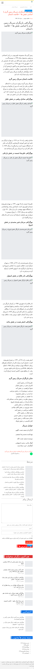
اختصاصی (25, 653)
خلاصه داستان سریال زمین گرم (12, 451)
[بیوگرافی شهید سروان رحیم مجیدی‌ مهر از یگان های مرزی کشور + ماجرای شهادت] (29, 595)
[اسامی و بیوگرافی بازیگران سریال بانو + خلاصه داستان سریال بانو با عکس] (29, 473)
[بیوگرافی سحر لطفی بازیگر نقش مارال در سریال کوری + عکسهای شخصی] (29, 623)
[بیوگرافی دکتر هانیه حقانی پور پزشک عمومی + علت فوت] (29, 629)
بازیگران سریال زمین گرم (26, 451)
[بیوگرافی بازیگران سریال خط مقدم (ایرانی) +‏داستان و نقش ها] (29, 478)
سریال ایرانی (29, 10)
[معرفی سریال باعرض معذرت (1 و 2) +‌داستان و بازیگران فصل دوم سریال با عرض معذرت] (29, 468)
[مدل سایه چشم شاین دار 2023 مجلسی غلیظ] (29, 564)
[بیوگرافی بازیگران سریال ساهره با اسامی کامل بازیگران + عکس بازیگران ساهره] (29, 488)
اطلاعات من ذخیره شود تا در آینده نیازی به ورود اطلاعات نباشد (17, 538)
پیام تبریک (25, 649)
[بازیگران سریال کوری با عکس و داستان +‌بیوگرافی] (29, 483)
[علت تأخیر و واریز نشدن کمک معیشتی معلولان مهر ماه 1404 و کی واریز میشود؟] (29, 572)
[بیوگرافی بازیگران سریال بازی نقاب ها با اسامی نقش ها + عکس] (29, 580)
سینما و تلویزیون (24, 651)
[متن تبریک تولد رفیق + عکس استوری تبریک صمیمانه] (29, 603)
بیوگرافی (30, 545)
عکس (26, 645)
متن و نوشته (24, 643)
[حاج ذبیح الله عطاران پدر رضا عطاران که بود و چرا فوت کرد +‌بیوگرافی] (29, 587)
